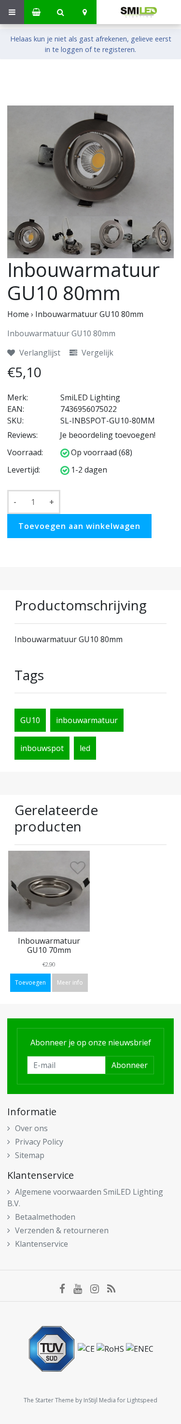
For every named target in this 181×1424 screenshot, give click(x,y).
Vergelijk (96, 352)
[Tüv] (53, 1348)
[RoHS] (111, 1348)
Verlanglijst (38, 352)
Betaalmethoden (45, 1217)
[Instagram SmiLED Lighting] (98, 1288)
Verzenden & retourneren (62, 1230)
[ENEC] (139, 1348)
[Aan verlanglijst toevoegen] (77, 870)
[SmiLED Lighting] (139, 12)
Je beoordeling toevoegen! (107, 435)
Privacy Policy (39, 1141)
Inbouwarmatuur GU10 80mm (89, 314)
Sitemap (29, 1155)
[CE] (87, 1348)
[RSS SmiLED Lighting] (114, 1288)
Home (18, 314)
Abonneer (129, 1065)
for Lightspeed (137, 1400)
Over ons (31, 1128)
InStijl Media (100, 1400)
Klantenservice (41, 1244)
